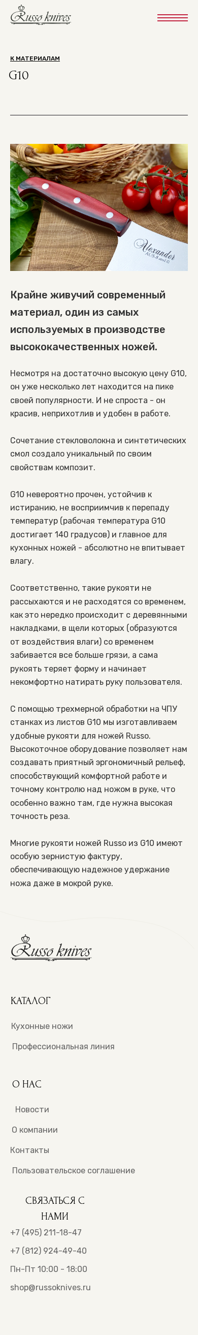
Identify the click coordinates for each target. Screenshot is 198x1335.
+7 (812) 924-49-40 (48, 1251)
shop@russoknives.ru (50, 1287)
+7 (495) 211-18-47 (46, 1232)
